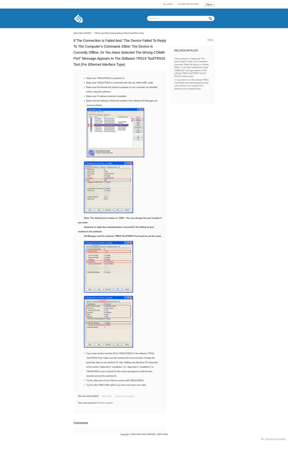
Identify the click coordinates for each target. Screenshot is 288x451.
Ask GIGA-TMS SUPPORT (188, 4)
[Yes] (104, 396)
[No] (109, 396)
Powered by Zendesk (275, 439)
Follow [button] (210, 40)
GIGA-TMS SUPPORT (82, 33)
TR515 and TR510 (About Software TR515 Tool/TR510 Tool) (119, 33)
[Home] (78, 18)
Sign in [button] (209, 4)
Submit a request (105, 403)
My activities (168, 4)
